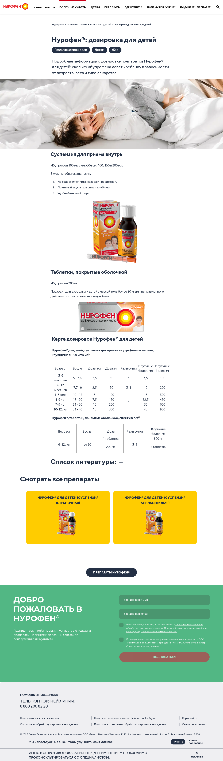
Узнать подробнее (190, 741)
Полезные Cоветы (73, 7)
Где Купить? (134, 7)
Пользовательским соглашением (159, 631)
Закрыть (196, 756)
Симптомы (42, 7)
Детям (95, 7)
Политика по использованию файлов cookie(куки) (125, 718)
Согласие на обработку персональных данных (49, 724)
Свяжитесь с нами (193, 724)
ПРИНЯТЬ (178, 741)
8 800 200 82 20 (34, 706)
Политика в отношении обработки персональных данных (130, 724)
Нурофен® (58, 24)
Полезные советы (77, 24)
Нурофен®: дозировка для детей (133, 24)
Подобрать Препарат (195, 7)
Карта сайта (189, 718)
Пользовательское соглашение (40, 718)
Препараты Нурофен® (111, 572)
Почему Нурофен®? (161, 7)
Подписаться (164, 657)
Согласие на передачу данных (142, 646)
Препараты (112, 7)
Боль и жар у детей (100, 24)
